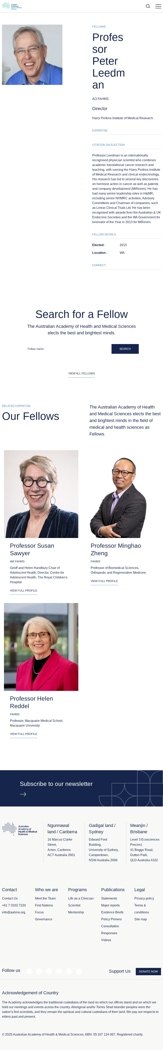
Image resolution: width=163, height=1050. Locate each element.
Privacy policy (144, 898)
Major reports (110, 905)
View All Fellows (81, 373)
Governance (43, 919)
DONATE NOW (148, 971)
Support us (120, 971)
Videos (106, 940)
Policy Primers (111, 919)
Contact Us (10, 898)
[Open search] (148, 6)
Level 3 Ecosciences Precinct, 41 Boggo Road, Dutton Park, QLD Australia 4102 (144, 850)
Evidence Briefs (112, 912)
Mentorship (76, 912)
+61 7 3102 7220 (14, 905)
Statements (109, 898)
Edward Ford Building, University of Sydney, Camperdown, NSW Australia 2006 (103, 850)
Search (125, 348)
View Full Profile (23, 590)
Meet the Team (45, 898)
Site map (140, 919)
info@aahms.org (13, 912)
